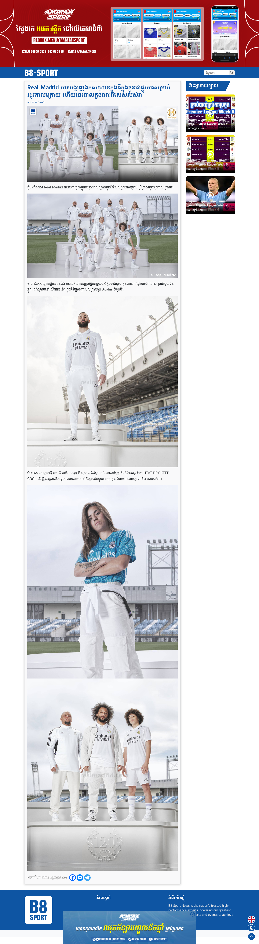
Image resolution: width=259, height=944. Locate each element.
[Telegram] (87, 877)
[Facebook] (72, 877)
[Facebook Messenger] (80, 877)
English (251, 917)
